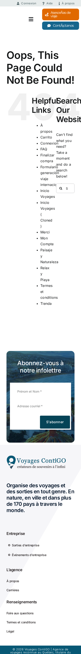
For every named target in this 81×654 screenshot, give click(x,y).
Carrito (46, 137)
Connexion (49, 143)
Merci (45, 232)
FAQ (43, 149)
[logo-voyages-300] (36, 457)
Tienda (46, 303)
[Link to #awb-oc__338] (33, 19)
